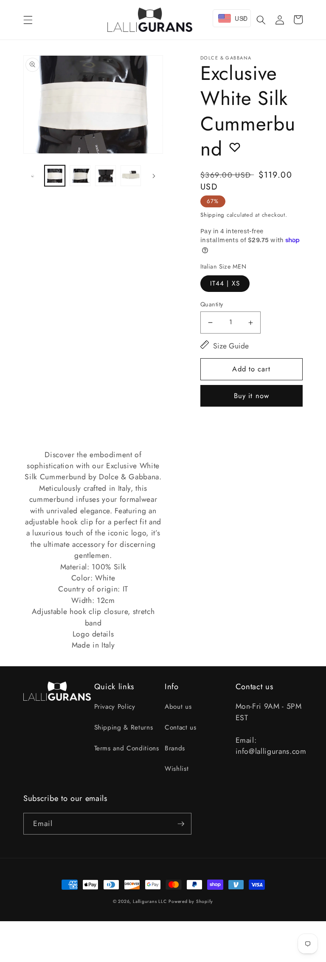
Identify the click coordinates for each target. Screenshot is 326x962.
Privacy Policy (114, 706)
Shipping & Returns (123, 727)
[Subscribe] (181, 824)
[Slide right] (153, 176)
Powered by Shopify (191, 901)
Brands (175, 748)
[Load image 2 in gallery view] (80, 175)
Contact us (181, 727)
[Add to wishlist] (234, 147)
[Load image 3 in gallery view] (105, 175)
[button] (28, 19)
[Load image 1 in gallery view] (55, 175)
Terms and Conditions (126, 748)
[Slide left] (32, 176)
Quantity (211, 304)
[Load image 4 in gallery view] (131, 175)
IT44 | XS (225, 283)
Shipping (212, 215)
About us (178, 706)
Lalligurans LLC (150, 901)
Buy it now (251, 395)
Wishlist (176, 768)
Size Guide (231, 345)
